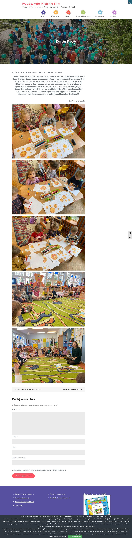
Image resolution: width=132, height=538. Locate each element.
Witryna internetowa (18, 458)
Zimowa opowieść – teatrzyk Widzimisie (28, 389)
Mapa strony (19, 506)
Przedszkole (20, 72)
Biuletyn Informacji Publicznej (24, 494)
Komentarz (16, 409)
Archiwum (113, 16)
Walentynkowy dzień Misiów (72, 389)
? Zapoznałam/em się (75, 536)
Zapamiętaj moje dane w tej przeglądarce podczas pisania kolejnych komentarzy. (40, 470)
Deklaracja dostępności (22, 498)
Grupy (68, 16)
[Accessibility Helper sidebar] (130, 2)
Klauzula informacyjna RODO (24, 502)
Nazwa (15, 436)
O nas (43, 16)
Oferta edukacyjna (82, 16)
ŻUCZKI (43, 72)
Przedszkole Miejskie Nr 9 (41, 3)
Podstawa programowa (57, 494)
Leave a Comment (56, 72)
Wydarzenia (55, 16)
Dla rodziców (99, 16)
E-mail (14, 447)
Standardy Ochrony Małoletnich (60, 498)
